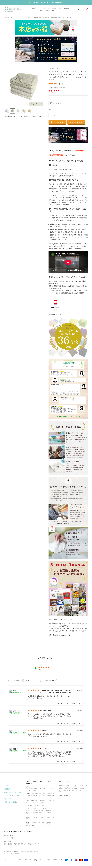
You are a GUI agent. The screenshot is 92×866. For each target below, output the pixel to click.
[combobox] (33, 680)
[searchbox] (15, 680)
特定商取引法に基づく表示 (13, 792)
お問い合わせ (55, 10)
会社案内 (7, 786)
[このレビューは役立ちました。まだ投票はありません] (78, 704)
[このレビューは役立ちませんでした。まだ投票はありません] (81, 704)
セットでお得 (41, 8)
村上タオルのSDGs (64, 8)
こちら (66, 635)
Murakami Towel (53, 68)
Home (6, 17)
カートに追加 (58, 122)
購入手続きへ (77, 122)
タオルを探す (32, 8)
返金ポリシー (8, 799)
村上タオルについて (52, 8)
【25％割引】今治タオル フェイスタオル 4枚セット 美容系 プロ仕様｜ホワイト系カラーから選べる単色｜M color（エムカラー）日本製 (40, 17)
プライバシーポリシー (11, 795)
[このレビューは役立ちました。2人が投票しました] (78, 762)
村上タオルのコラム (45, 10)
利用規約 (7, 789)
